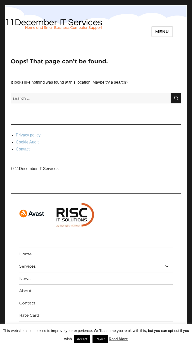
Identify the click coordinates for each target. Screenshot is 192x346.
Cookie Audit (27, 142)
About (25, 290)
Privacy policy (28, 135)
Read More (118, 339)
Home (25, 254)
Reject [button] (100, 339)
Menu (162, 31)
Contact (23, 149)
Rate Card (29, 315)
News (24, 278)
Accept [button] (82, 339)
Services (27, 266)
